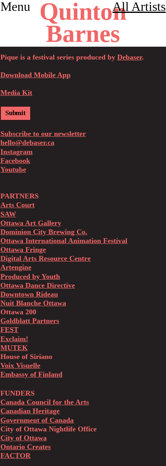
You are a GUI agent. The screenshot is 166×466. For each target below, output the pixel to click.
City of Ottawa (23, 438)
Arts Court (17, 205)
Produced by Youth (30, 276)
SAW (8, 214)
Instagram (16, 152)
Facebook (15, 161)
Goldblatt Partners (29, 321)
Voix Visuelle (20, 365)
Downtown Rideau (29, 294)
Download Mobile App (35, 75)
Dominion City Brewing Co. (43, 232)
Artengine (15, 267)
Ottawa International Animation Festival (63, 241)
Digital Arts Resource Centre (45, 258)
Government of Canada (37, 420)
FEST (9, 330)
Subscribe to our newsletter (43, 134)
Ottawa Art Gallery (30, 223)
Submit (15, 113)
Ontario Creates (25, 447)
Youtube (13, 169)
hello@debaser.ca (27, 142)
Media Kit (16, 93)
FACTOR (15, 456)
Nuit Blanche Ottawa (33, 303)
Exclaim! (14, 339)
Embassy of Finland (31, 374)
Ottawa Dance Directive (37, 285)
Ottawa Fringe (23, 249)
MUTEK (14, 348)
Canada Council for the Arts (44, 402)
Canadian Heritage (30, 411)
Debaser (129, 57)
